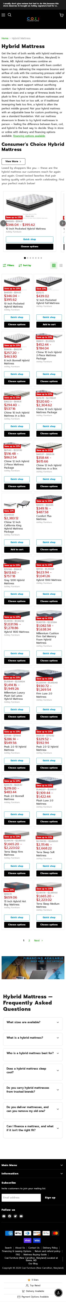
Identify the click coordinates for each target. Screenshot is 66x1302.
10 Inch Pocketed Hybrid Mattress (26, 229)
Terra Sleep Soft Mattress (45, 853)
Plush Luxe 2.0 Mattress (44, 802)
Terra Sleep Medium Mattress (47, 905)
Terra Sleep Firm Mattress (13, 853)
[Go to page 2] (27, 258)
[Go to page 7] (41, 258)
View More (11, 161)
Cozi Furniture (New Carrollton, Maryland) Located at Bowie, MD (31, 1259)
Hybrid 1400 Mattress (16, 632)
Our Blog (33, 1263)
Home (5, 38)
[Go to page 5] (36, 258)
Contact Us (33, 1247)
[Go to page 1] (25, 258)
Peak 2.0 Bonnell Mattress (14, 797)
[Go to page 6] (38, 258)
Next (37, 940)
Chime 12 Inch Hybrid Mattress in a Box (48, 467)
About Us (20, 1247)
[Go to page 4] (33, 258)
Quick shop (29, 239)
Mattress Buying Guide (35, 1254)
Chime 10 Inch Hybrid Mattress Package (49, 410)
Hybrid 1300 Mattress (48, 580)
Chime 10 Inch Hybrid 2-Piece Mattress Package (49, 355)
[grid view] (53, 265)
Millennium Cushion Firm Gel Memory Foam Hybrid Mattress (47, 638)
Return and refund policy (47, 1251)
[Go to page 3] (30, 258)
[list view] (60, 265)
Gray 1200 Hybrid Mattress (14, 581)
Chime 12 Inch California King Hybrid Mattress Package (13, 526)
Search (8, 1247)
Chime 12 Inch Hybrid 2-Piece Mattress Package (16, 464)
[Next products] (63, 223)
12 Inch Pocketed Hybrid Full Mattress (47, 301)
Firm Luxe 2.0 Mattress (44, 695)
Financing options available (29, 136)
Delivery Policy (50, 1247)
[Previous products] (3, 223)
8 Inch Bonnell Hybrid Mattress (16, 362)
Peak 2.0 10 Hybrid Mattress (15, 748)
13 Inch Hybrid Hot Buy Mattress (15, 903)
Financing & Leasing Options (16, 1251)
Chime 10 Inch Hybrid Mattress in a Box (16, 414)
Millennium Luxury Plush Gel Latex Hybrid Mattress (14, 696)
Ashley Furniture (13, 231)
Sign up (50, 1198)
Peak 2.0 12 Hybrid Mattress (47, 748)
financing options (31, 1137)
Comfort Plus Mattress (43, 517)
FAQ (18, 1254)
